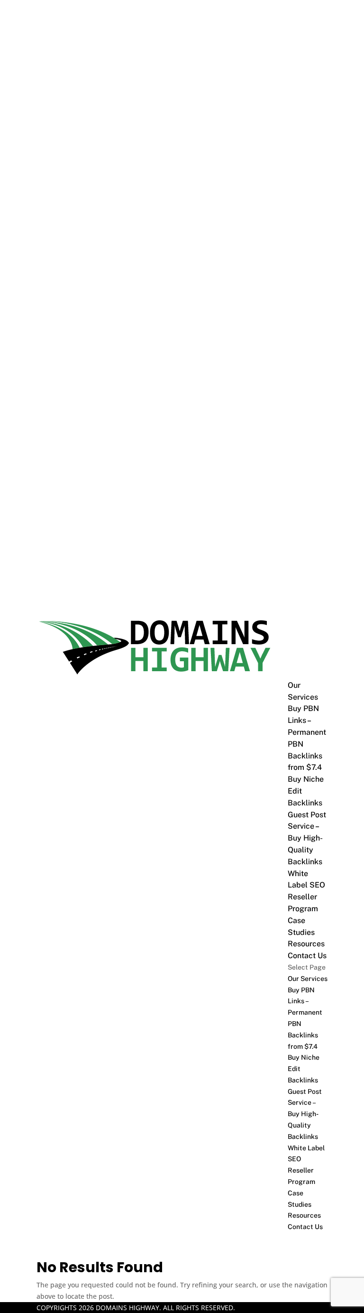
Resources (306, 943)
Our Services (308, 978)
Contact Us (307, 955)
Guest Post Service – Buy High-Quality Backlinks (307, 838)
